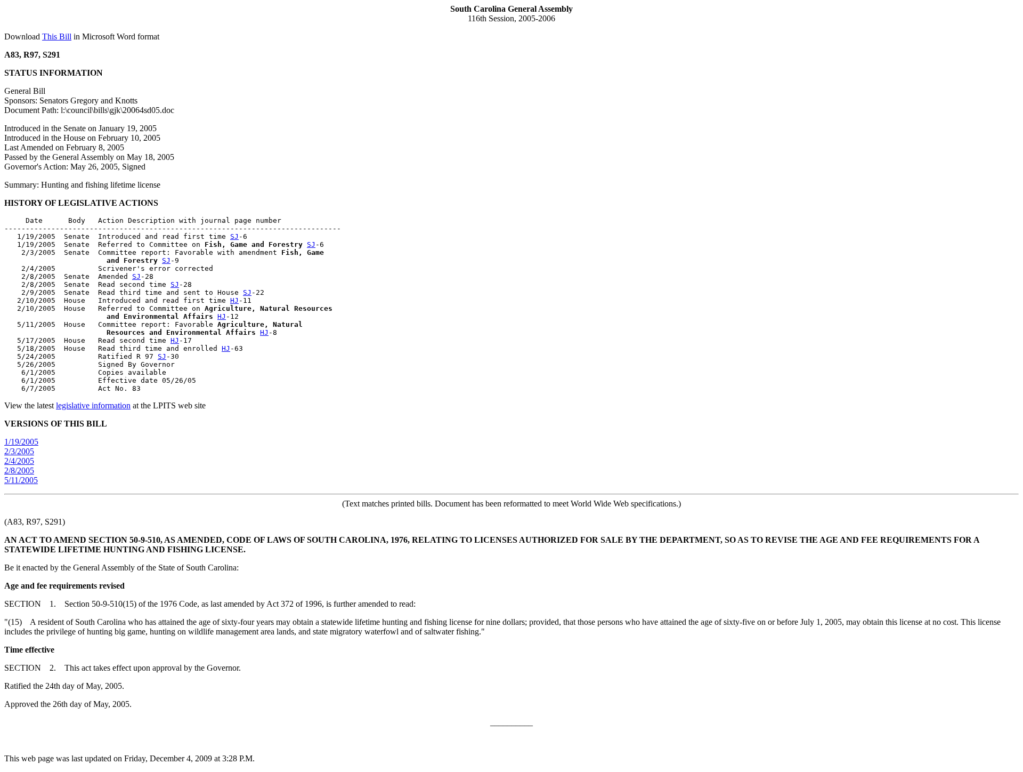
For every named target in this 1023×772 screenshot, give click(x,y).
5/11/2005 (21, 480)
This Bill (56, 36)
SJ (234, 236)
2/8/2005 (19, 470)
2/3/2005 (19, 451)
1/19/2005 (21, 441)
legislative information (93, 405)
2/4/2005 (19, 460)
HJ (234, 300)
